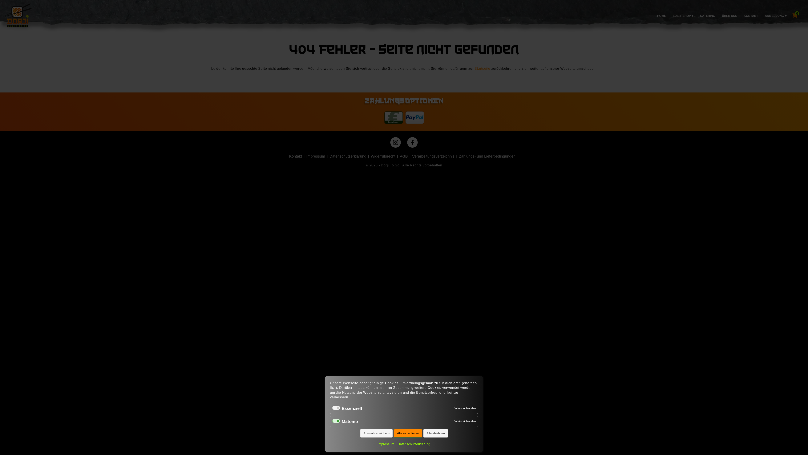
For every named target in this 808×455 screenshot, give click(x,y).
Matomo (350, 421)
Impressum (386, 444)
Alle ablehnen (436, 433)
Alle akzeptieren (408, 433)
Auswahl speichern (376, 433)
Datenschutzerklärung (413, 444)
